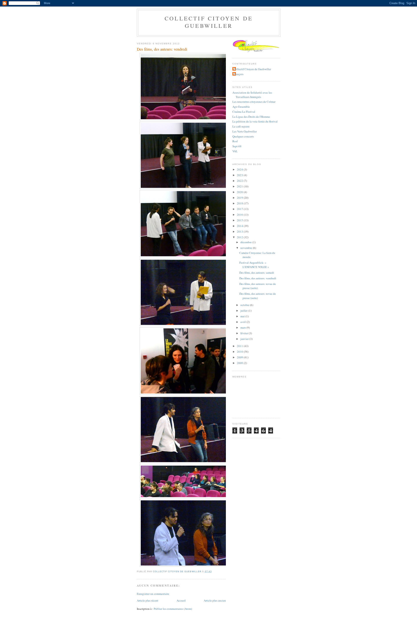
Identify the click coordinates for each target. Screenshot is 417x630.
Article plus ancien (215, 600)
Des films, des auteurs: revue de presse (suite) (257, 286)
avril (243, 322)
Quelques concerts (243, 136)
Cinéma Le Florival (243, 112)
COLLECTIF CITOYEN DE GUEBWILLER (209, 22)
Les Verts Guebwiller (244, 131)
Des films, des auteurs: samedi (256, 272)
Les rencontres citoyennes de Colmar (253, 102)
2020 (240, 192)
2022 (240, 181)
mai (242, 316)
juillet (244, 311)
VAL (235, 151)
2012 (240, 237)
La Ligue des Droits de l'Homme (251, 117)
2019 (240, 198)
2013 (240, 231)
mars (243, 327)
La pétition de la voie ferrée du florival (255, 121)
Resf (235, 141)
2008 (240, 363)
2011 (240, 346)
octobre (245, 305)
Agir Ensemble (241, 107)
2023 (240, 175)
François (238, 74)
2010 (240, 352)
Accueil (181, 600)
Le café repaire (241, 126)
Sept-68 (237, 146)
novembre (246, 248)
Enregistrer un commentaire (153, 594)
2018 (240, 203)
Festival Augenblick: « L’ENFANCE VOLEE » (254, 265)
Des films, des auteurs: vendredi (257, 278)
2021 (240, 186)
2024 (240, 169)
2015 (240, 220)
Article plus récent (147, 600)
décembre (246, 242)
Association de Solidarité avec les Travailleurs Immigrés (252, 95)
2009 (240, 357)
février (244, 333)
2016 (240, 215)
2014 (240, 226)
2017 (240, 209)
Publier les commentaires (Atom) (173, 609)
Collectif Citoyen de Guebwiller (252, 69)
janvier (244, 339)
